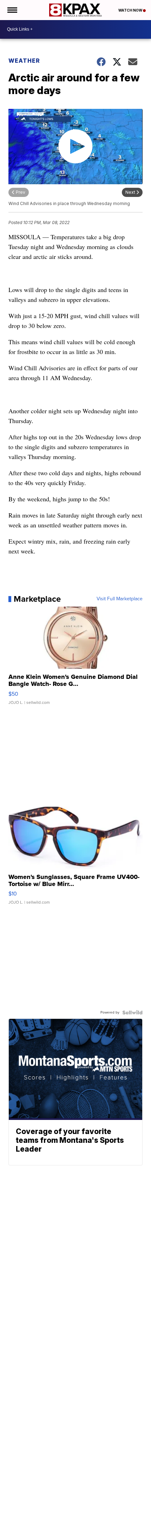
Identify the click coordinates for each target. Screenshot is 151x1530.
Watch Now (130, 10)
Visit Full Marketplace (120, 598)
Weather (24, 60)
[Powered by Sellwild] (132, 1012)
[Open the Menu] (11, 10)
